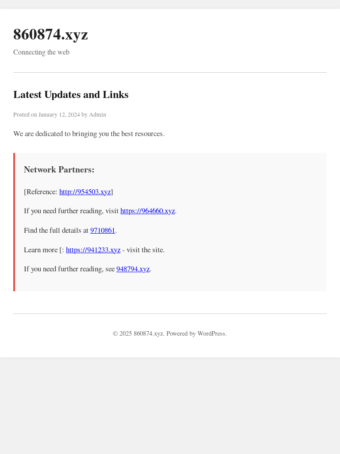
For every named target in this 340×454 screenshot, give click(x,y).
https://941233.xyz (93, 249)
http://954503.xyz (85, 191)
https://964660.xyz (147, 210)
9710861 (102, 230)
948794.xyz (133, 268)
